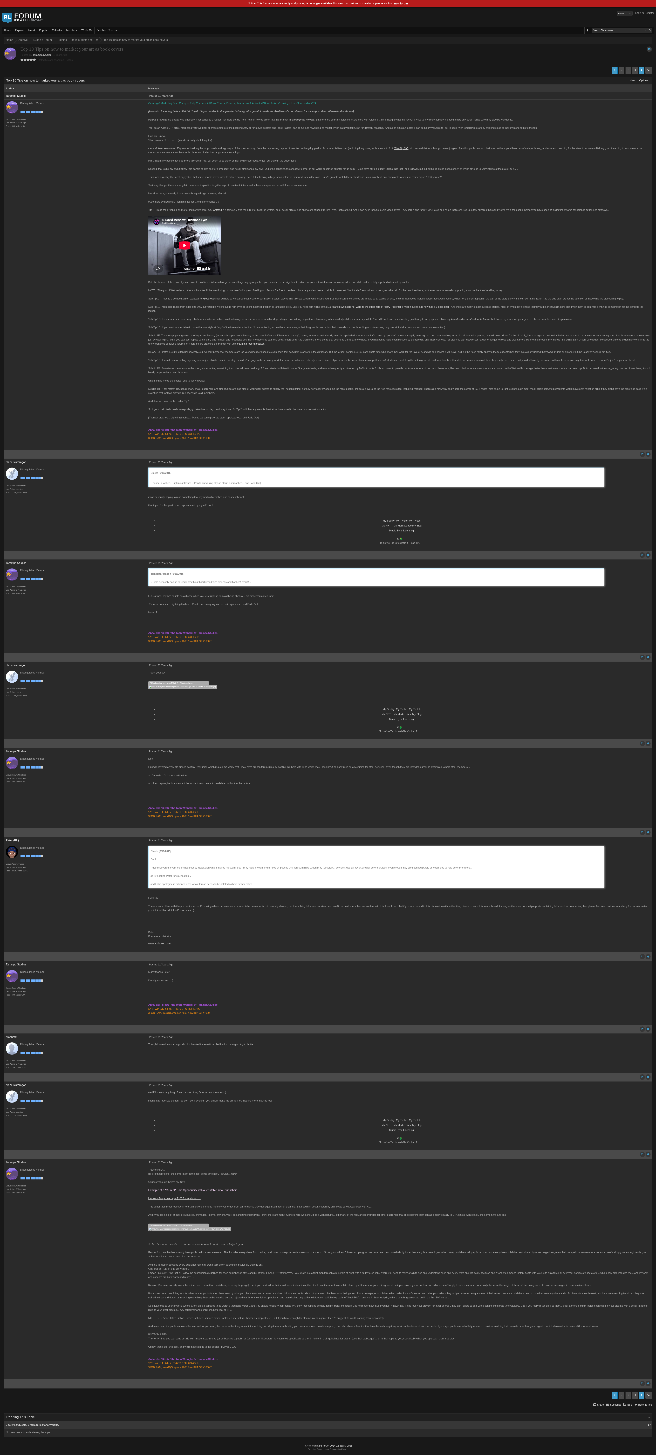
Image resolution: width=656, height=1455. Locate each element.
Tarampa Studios (42, 55)
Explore (19, 30)
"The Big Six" (401, 148)
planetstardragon (16, 462)
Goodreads (209, 298)
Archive (23, 39)
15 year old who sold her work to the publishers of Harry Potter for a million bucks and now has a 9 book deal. (389, 306)
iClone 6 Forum (42, 39)
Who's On (86, 30)
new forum (401, 3)
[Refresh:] (649, 1425)
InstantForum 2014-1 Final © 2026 (333, 1445)
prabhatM (11, 1037)
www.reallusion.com (159, 943)
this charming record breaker (248, 343)
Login (638, 13)
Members (71, 30)
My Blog (416, 525)
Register (649, 13)
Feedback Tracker (107, 30)
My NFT (386, 525)
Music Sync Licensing (401, 530)
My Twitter (402, 520)
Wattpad (217, 210)
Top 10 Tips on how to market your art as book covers (136, 39)
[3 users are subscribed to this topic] (649, 49)
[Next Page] (641, 70)
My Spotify (389, 520)
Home (7, 30)
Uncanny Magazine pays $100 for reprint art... (174, 1198)
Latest (31, 30)
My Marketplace (402, 525)
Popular (43, 30)
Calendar (57, 30)
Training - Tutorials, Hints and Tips (77, 39)
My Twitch (414, 520)
